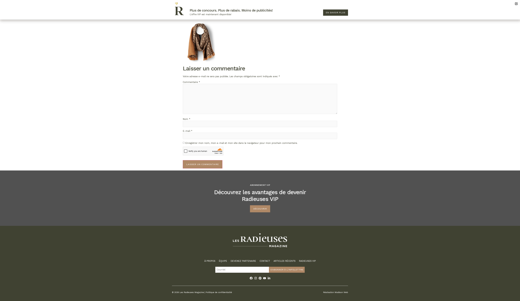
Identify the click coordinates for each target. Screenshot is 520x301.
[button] (516, 4)
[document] (260, 150)
